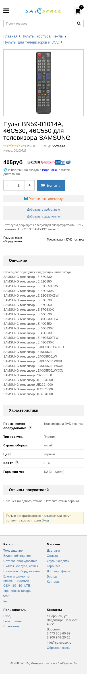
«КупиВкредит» (58, 561)
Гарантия (53, 566)
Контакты (53, 581)
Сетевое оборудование (20, 561)
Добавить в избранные (43, 209)
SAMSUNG (59, 146)
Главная (10, 36)
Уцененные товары (17, 590)
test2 (6, 596)
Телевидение (13, 550)
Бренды (52, 576)
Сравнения (11, 626)
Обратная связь (58, 647)
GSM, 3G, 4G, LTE (16, 585)
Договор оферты (59, 571)
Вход (45, 520)
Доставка (53, 550)
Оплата (52, 555)
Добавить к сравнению (43, 216)
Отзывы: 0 (28, 146)
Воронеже (49, 170)
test (5, 601)
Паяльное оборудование (21, 571)
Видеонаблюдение (17, 555)
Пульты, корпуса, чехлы (42, 36)
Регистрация (12, 621)
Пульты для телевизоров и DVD (31, 42)
